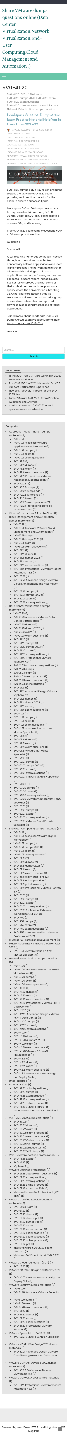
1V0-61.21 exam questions (29, 854)
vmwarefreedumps (21, 130)
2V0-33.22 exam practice (29, 1133)
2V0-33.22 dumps (24, 1125)
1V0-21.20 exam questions (29, 635)
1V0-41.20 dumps (24, 977)
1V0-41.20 (19, 966)
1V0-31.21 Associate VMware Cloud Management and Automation (34, 530)
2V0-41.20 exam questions (29, 999)
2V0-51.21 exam (23, 869)
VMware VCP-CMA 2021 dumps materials (34, 1377)
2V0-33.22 (20, 1121)
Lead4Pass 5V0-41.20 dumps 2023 (23, 148)
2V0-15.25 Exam (23, 1159)
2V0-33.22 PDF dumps (27, 1144)
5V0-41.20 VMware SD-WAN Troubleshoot (32, 105)
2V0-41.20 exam (23, 995)
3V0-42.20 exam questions (30, 1029)
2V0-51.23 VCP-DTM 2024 (29, 1188)
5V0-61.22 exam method (28, 1229)
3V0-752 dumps (23, 921)
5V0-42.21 (20, 1058)
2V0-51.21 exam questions (29, 877)
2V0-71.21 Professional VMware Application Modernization (32, 478)
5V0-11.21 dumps (23, 717)
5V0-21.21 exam (23, 743)
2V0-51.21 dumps (24, 862)
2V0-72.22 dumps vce (27, 494)
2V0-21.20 (19, 639)
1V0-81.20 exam (23, 1303)
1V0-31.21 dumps (23, 535)
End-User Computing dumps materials (32, 828)
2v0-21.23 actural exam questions (34, 665)
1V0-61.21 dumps (23, 843)
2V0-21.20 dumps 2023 (27, 647)
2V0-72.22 (20, 483)
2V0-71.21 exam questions (29, 472)
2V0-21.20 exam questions (29, 654)
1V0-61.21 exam (22, 851)
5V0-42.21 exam (23, 1066)
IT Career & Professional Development (32, 940)
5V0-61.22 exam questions (29, 1236)
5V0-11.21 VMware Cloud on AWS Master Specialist (33, 730)
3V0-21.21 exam (23, 706)
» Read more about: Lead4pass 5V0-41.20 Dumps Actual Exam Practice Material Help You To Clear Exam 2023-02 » (33, 319)
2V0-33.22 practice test (28, 1147)
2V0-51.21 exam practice (28, 873)
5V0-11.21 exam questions (29, 725)
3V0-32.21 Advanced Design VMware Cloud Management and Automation (36, 582)
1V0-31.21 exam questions (29, 546)
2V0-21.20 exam (23, 650)
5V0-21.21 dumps (24, 739)
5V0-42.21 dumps (24, 1062)
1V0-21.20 (19, 613)
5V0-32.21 (19, 806)
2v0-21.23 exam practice (28, 676)
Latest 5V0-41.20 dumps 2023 (21, 137)
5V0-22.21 (19, 758)
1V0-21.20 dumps (24, 624)
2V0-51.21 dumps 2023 (27, 865)
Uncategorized (18, 1081)
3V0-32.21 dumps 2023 (27, 595)
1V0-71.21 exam (22, 454)
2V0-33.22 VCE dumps (27, 1151)
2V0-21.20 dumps (24, 643)
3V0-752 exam (23, 925)
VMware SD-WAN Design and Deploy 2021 (34, 1270)
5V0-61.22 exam (23, 1225)
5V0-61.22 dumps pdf (26, 1218)
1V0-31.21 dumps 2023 (26, 539)
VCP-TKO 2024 (18, 1084)
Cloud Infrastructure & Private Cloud (31, 513)
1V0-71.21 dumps (23, 450)
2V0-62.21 (19, 895)
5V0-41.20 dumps (31, 94)
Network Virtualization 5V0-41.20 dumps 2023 (29, 159)
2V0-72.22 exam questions (30, 502)
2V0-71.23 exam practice (29, 1095)
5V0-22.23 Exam (23, 1207)
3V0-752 (19, 917)
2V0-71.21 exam (23, 469)
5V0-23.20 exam (24, 791)
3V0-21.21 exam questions (29, 710)
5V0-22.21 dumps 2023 (27, 765)
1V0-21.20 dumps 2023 (27, 628)
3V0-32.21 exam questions (29, 602)
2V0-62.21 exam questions (29, 906)
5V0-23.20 (20, 784)
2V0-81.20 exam (23, 1318)
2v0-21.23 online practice (29, 684)
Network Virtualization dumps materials (31, 109)
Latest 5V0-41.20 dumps (18, 133)
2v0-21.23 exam (23, 673)
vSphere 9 (20, 1166)
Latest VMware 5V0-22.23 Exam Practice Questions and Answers (34, 400)
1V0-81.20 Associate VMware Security (36, 1292)
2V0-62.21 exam (23, 903)
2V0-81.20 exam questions (29, 1322)
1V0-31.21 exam (22, 543)
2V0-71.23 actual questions (30, 1088)
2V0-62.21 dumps (24, 899)
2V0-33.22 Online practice (29, 1140)
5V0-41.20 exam (46, 98)
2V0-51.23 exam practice (29, 1177)
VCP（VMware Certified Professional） (32, 1155)
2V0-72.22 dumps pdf (27, 491)
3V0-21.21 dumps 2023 (27, 702)
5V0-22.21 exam (23, 769)
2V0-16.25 (19, 1162)
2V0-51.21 (19, 858)
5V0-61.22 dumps (24, 1214)
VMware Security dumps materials (30, 1285)
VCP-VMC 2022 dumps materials (29, 1118)
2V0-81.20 (19, 1311)
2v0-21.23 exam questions (29, 680)
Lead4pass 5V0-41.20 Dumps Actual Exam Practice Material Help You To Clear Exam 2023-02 (34, 119)
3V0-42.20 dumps (24, 1021)
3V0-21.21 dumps (24, 699)
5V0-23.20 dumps (24, 788)
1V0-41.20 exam (23, 980)
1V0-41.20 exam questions (29, 984)
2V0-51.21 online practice (29, 880)
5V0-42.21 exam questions (29, 1070)
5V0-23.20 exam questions (30, 795)
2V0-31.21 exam (23, 561)
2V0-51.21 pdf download (28, 884)
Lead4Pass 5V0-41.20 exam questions (25, 152)
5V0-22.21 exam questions (29, 773)
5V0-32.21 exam (23, 814)
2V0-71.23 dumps (24, 1092)
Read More (13, 331)
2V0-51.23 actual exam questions (33, 1173)
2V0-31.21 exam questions (29, 565)
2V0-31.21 (19, 550)
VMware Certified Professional (27, 1170)
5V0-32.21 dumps (24, 810)
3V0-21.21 (19, 687)
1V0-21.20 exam (23, 632)
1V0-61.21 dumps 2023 (26, 847)
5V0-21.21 (19, 736)
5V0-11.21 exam (22, 721)
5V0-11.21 (19, 713)
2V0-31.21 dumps (24, 554)
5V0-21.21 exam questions (29, 747)
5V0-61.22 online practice (29, 1240)
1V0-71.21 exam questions (29, 457)
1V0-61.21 (19, 832)
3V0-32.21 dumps (24, 591)
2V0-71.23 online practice (29, 1103)
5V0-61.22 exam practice (29, 1233)
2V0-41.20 (20, 988)
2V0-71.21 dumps (24, 465)
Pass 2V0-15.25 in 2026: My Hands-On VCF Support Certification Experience (34, 385)
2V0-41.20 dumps (24, 992)
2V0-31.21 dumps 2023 (27, 558)
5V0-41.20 (13, 94)
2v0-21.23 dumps (24, 669)
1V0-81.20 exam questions (29, 1307)
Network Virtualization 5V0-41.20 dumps (27, 156)
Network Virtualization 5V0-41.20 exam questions (32, 163)
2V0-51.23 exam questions (29, 1181)
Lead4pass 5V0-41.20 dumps (20, 144)
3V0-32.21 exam (23, 598)
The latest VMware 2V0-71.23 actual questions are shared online (31, 407)
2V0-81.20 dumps (24, 1314)
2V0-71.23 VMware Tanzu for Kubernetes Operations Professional (36, 1108)
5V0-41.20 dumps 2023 (21, 98)
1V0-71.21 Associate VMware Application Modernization (30, 444)
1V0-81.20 (19, 1288)
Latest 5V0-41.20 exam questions (23, 141)
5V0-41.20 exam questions (23, 102)
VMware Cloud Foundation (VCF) (29, 1262)
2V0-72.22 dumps (24, 487)
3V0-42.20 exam (24, 1025)
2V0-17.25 (19, 1266)
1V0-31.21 (19, 524)
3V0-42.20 (20, 1010)
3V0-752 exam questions (29, 929)
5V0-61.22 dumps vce (27, 1222)
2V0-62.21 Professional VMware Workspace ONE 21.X (33, 912)
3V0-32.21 (19, 576)
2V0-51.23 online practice (29, 1185)
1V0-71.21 (19, 439)
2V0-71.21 (19, 461)
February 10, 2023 (43, 130)
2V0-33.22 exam (23, 1129)
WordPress (23, 1427)
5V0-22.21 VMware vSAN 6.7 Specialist (36, 776)
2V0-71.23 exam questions (29, 1099)
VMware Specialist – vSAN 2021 (27, 1333)
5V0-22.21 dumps (24, 762)
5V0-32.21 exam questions (29, 817)
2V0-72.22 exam (23, 498)
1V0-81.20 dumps (24, 1300)
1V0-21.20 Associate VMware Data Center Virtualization (34, 619)
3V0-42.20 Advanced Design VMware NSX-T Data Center (36, 1016)
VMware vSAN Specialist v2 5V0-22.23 (36, 1255)
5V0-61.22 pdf (22, 1244)
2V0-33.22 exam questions (29, 1136)
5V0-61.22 (19, 1210)
